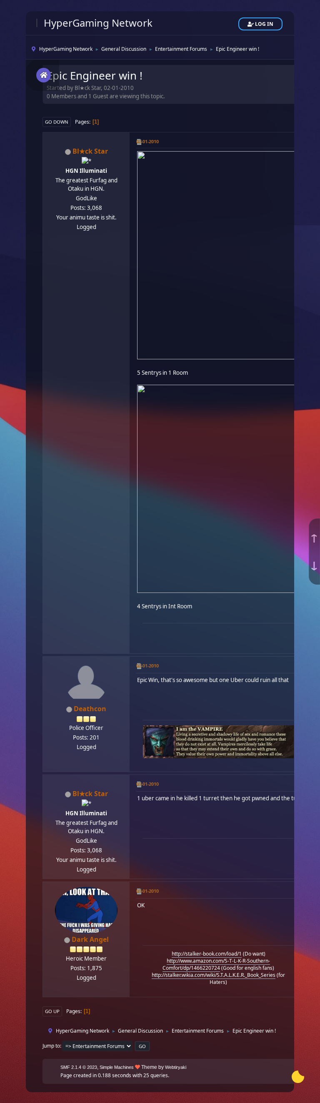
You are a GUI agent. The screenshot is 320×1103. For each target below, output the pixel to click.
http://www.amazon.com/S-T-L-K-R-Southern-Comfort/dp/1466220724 (216, 964)
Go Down (56, 122)
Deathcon (90, 708)
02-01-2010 (147, 141)
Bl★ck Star (90, 151)
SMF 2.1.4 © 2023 (78, 1067)
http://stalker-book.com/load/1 (207, 953)
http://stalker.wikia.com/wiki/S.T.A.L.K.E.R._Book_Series (213, 975)
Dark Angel (90, 939)
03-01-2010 (147, 784)
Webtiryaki (175, 1067)
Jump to (51, 1045)
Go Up (52, 1011)
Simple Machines (117, 1067)
